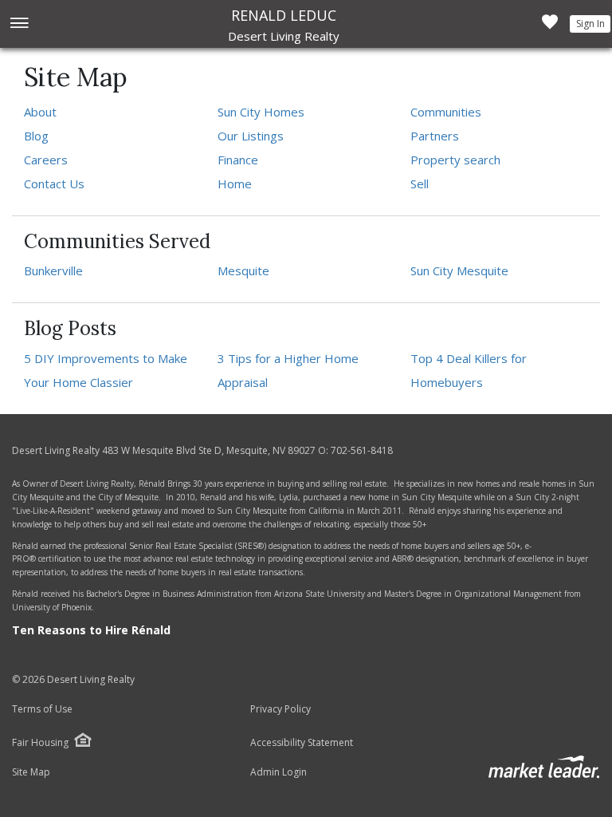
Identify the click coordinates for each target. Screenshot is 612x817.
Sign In (590, 23)
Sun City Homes (261, 112)
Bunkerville (53, 270)
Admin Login (278, 772)
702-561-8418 (362, 450)
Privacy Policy (280, 709)
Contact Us (54, 183)
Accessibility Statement (301, 742)
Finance (238, 160)
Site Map (31, 772)
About (40, 112)
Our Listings (251, 136)
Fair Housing (40, 742)
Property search (455, 160)
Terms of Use (42, 709)
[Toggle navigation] (18, 24)
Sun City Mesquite (459, 270)
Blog (36, 136)
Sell (419, 183)
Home (235, 183)
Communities (445, 112)
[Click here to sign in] (549, 26)
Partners (434, 136)
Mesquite (243, 270)
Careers (46, 160)
